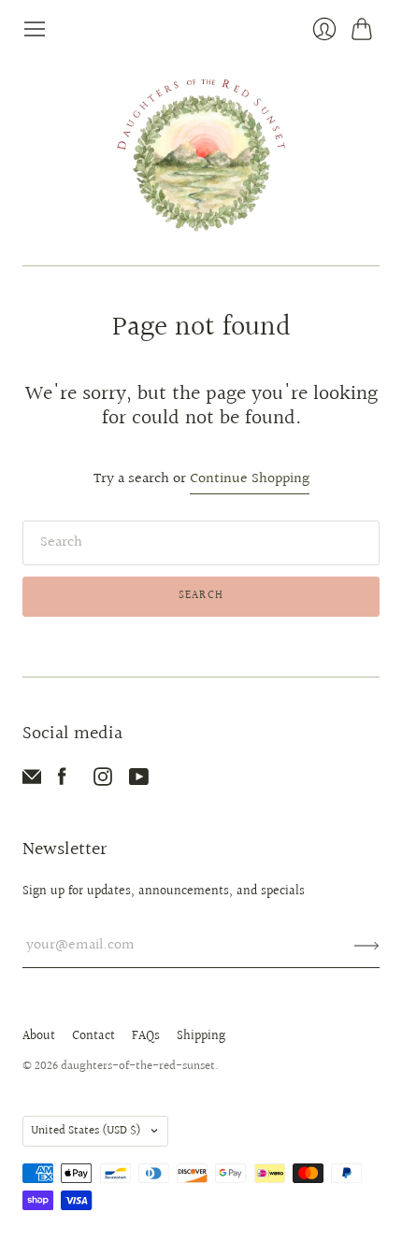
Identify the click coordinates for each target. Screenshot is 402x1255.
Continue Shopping (249, 480)
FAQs (146, 1036)
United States (86, 1130)
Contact (93, 1036)
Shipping (201, 1036)
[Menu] (34, 29)
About (38, 1036)
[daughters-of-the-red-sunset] (201, 153)
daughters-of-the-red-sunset (138, 1066)
